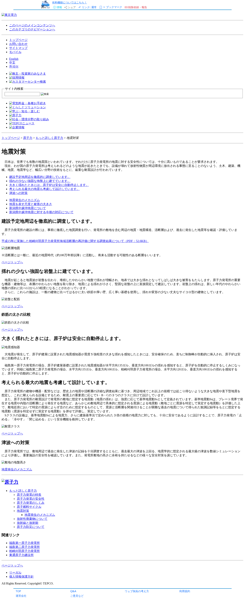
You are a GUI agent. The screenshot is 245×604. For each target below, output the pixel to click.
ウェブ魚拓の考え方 (137, 591)
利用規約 (184, 591)
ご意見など (77, 595)
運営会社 (21, 595)
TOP (18, 591)
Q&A (73, 591)
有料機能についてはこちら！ (69, 2)
